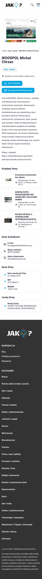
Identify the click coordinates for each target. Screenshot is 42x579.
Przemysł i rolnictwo (11, 461)
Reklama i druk (8, 468)
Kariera (5, 426)
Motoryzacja (7, 433)
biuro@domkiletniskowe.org (20, 90)
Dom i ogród (9, 69)
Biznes (5, 377)
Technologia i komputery (13, 518)
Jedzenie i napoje (9, 419)
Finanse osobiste (9, 405)
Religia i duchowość (10, 475)
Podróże (5, 447)
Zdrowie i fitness (9, 532)
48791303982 (14, 83)
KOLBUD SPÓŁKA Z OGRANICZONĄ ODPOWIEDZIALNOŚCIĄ (25, 216)
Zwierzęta (6, 539)
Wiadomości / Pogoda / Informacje (17, 524)
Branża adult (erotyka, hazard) (15, 384)
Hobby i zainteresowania (12, 412)
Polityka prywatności (11, 356)
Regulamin (6, 361)
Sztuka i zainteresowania (13, 510)
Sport (4, 496)
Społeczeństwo (8, 489)
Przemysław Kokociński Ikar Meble (25, 176)
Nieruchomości (8, 440)
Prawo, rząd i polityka (11, 454)
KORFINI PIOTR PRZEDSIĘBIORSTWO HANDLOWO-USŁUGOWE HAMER (26, 196)
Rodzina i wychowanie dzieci (14, 482)
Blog (4, 352)
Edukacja (6, 398)
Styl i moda (7, 503)
